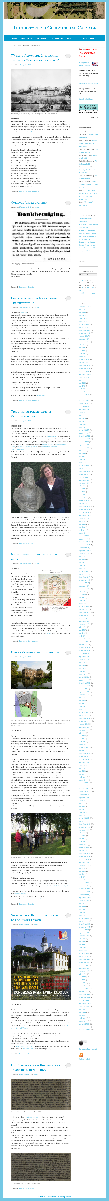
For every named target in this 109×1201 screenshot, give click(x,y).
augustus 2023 (84, 412)
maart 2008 (83, 950)
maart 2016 (83, 674)
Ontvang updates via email (88, 1049)
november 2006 (84, 997)
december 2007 (84, 959)
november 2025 (84, 333)
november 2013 (84, 756)
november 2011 (84, 827)
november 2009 (84, 891)
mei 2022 (82, 456)
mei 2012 (82, 809)
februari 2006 (84, 1024)
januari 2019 (83, 574)
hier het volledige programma (25, 1046)
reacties (31, 543)
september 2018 (85, 586)
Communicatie (57, 38)
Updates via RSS (84, 1059)
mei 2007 (82, 979)
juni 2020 (82, 524)
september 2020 (85, 515)
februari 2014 (84, 747)
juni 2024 (82, 383)
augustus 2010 (84, 865)
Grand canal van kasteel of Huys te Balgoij (88, 184)
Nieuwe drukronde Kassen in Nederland (88, 143)
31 (80, 290)
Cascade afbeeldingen (86, 99)
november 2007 (84, 962)
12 (85, 283)
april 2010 (83, 877)
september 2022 (85, 444)
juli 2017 (82, 627)
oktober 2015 (84, 688)
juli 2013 (82, 768)
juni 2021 (82, 488)
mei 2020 (82, 527)
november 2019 (84, 544)
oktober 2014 (84, 724)
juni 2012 (82, 806)
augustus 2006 (84, 1006)
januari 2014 (83, 750)
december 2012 (84, 788)
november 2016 (84, 650)
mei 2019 (82, 562)
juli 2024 (82, 380)
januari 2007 (83, 991)
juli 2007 (82, 974)
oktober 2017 (84, 618)
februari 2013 (84, 782)
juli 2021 (82, 485)
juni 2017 (82, 630)
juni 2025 (82, 347)
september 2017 (85, 621)
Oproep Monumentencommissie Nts (35, 652)
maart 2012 (83, 815)
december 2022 (84, 436)
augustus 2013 (84, 765)
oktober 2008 (84, 929)
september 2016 (85, 656)
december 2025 (84, 330)
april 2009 (83, 912)
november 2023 (84, 403)
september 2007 (85, 968)
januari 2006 (83, 1026)
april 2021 (83, 494)
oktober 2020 (84, 512)
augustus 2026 (84, 306)
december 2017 (84, 612)
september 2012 (85, 797)
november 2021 (84, 474)
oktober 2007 (84, 965)
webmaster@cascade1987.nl (88, 83)
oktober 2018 (84, 582)
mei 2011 (82, 838)
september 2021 (85, 480)
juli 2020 (82, 521)
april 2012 (83, 812)
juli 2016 (82, 662)
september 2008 (85, 932)
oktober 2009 (84, 894)
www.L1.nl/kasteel (26, 132)
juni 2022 (82, 453)
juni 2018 (82, 594)
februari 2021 (84, 500)
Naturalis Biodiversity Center (27, 447)
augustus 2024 (84, 377)
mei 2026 (82, 315)
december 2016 (84, 647)
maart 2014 (83, 744)
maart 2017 (83, 638)
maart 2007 (83, 985)
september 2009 (85, 897)
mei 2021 (82, 491)
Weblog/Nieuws (89, 38)
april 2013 (83, 777)
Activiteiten (41, 38)
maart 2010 (83, 879)
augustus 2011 (84, 830)
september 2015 (85, 691)
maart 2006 (83, 1021)
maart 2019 (83, 568)
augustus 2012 (84, 800)
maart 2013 (83, 780)
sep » (93, 293)
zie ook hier (23, 312)
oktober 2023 (84, 406)
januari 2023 (83, 433)
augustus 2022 (84, 447)
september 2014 (85, 727)
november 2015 (84, 685)
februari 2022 (84, 465)
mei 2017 (82, 633)
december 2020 (84, 506)
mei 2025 (82, 350)
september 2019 (85, 550)
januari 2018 (83, 609)
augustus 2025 (84, 341)
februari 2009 (84, 918)
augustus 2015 (84, 694)
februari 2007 (84, 988)
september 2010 (85, 862)
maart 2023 (83, 427)
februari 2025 (84, 359)
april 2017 (83, 636)
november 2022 (84, 438)
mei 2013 (82, 774)
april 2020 (83, 530)
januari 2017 (83, 644)
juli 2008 (82, 938)
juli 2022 (82, 450)
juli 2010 (82, 868)
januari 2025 (83, 362)
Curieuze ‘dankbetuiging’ (29, 202)
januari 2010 (83, 885)
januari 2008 (83, 956)
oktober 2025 (84, 336)
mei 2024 (82, 386)
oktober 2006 (84, 1000)
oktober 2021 (84, 477)
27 (88, 288)
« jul (82, 293)
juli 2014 (82, 733)
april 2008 (83, 947)
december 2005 (84, 1029)
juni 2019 (82, 559)
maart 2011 (83, 844)
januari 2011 (83, 850)
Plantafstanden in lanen (31, 1117)
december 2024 (84, 365)
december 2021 (84, 471)
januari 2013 (83, 785)
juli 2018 (82, 591)
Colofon (70, 38)
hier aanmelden (41, 395)
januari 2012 (83, 821)
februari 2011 (84, 847)
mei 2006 (82, 1015)
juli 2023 (82, 415)
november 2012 (84, 791)
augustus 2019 (84, 553)
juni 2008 (82, 941)
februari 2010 (84, 882)
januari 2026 (83, 327)
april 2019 (83, 565)
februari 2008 (84, 953)
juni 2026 (82, 312)
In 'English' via (84, 63)
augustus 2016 (84, 659)
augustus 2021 (84, 483)
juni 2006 (82, 1012)
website (46, 886)
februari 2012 (84, 818)
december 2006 (84, 994)
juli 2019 (82, 556)
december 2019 (84, 541)
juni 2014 (82, 735)
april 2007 (83, 982)
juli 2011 (82, 832)
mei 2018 (82, 597)
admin (37, 65)
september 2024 (85, 374)
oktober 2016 (84, 653)
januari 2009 (83, 921)
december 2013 (84, 753)
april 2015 (83, 706)
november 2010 (84, 856)
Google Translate (84, 65)
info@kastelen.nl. (28, 1049)
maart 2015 (83, 709)
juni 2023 (82, 418)
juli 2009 (82, 903)
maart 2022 (83, 462)
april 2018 (83, 600)
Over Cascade (26, 38)
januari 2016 (83, 680)
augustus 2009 (84, 900)
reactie (31, 287)
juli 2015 (82, 697)
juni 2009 (82, 906)
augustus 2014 (84, 730)
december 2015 (84, 683)
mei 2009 (82, 909)
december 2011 (84, 824)
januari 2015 (83, 715)
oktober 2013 (84, 759)
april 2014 (83, 741)
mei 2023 (82, 421)
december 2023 (84, 400)
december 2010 (84, 853)
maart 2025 (83, 356)
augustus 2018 (84, 588)
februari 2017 (84, 641)
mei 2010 (82, 874)
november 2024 (84, 368)
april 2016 (83, 671)
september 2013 (85, 762)
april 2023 (83, 424)
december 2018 (84, 577)
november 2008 (84, 927)
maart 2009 (83, 915)
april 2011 (83, 841)
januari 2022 (83, 468)
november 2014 (84, 721)
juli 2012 (82, 803)
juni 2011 (82, 835)
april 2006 (83, 1018)
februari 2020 (84, 535)
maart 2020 (83, 533)
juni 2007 (82, 976)
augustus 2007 (84, 971)
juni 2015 (82, 700)
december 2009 (84, 888)
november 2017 (84, 615)
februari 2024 (84, 394)
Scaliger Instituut (47, 444)
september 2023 (85, 409)
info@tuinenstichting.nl (60, 886)
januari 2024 (83, 397)
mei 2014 (82, 738)
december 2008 (84, 924)
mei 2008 (82, 944)
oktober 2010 (84, 859)
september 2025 (85, 339)
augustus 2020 (84, 518)
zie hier (13, 618)
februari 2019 (84, 571)
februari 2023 (84, 430)
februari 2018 (84, 606)
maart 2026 (83, 321)
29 (93, 288)
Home (14, 38)
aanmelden (86, 94)
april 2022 (83, 459)
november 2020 (84, 509)
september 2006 (85, 1003)
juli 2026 (82, 309)
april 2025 (83, 353)
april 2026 (83, 318)
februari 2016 (84, 677)
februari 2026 (84, 324)
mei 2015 (82, 703)
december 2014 (84, 718)
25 (82, 288)
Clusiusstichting (51, 436)
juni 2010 (82, 871)
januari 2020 (83, 539)
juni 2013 (82, 771)
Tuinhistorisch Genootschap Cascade (54, 27)
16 (96, 283)
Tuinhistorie (23, 191)
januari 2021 (83, 503)
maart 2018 (83, 603)
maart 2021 (83, 497)
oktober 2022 (84, 441)
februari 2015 (84, 712)
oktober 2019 (84, 547)
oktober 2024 (84, 371)
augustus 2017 (84, 624)
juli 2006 (82, 1009)
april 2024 (83, 388)
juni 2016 (82, 665)
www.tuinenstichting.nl (37, 899)
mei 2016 (82, 668)
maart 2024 (83, 391)
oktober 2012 (84, 794)
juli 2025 (82, 344)
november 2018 (84, 580)
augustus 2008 (84, 935)
